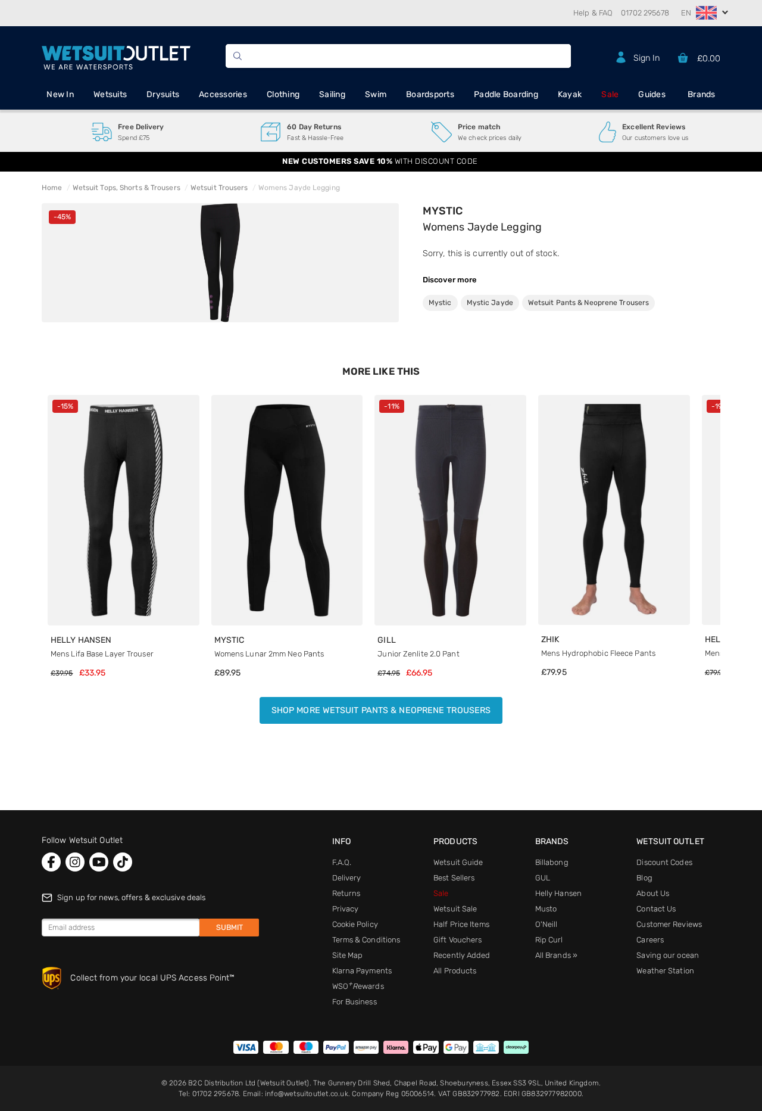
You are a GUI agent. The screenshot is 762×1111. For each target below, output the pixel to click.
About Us (652, 893)
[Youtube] (98, 862)
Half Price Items (461, 924)
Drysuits (162, 94)
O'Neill (546, 924)
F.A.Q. (342, 862)
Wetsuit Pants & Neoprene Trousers (588, 302)
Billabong (552, 862)
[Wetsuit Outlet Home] (116, 56)
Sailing (332, 94)
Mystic (443, 210)
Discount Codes (664, 862)
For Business (354, 1001)
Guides (652, 94)
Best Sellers (453, 877)
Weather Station (665, 970)
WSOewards (358, 986)
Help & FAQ (593, 12)
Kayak (570, 94)
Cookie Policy (355, 924)
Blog (644, 877)
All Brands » (556, 955)
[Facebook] (51, 862)
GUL (542, 877)
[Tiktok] (122, 862)
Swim (375, 94)
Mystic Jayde (490, 302)
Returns (346, 893)
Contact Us (656, 908)
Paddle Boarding (506, 94)
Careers (650, 939)
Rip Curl (549, 939)
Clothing (283, 94)
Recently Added (461, 955)
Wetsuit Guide (458, 862)
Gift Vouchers (457, 939)
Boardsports (430, 94)
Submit (229, 927)
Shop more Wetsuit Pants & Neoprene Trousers (381, 710)
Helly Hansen (558, 893)
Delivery (346, 877)
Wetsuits (110, 94)
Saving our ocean (667, 955)
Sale (610, 94)
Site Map (347, 955)
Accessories (223, 94)
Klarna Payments (362, 970)
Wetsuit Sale (455, 908)
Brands (702, 94)
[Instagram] (75, 862)
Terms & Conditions (366, 939)
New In (60, 94)
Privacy (345, 908)
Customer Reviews (669, 924)
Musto (546, 908)
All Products (454, 970)
